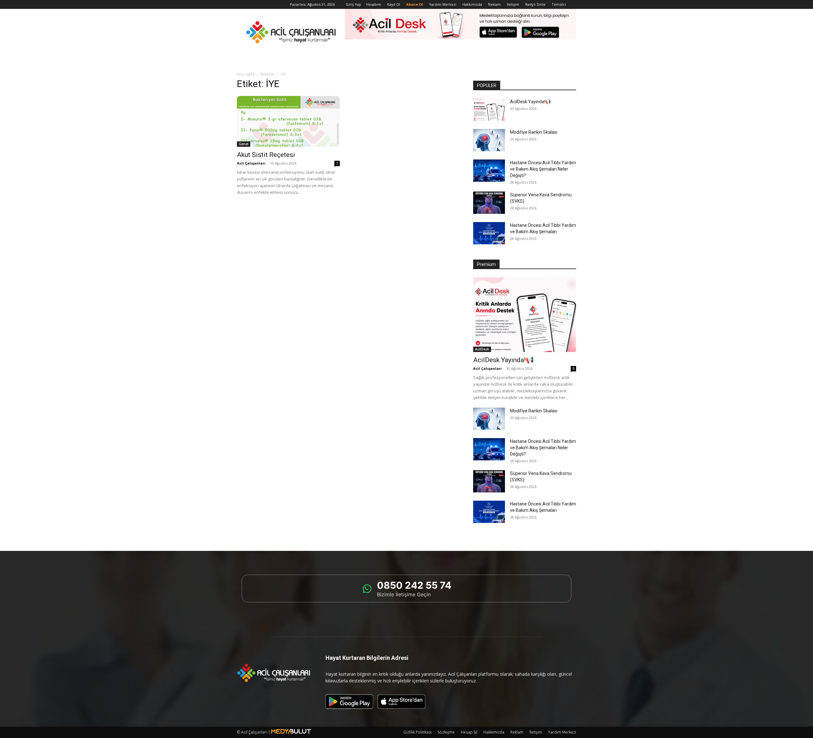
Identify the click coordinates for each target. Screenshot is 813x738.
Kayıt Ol (393, 4)
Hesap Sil (469, 732)
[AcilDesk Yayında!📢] (489, 109)
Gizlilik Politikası (417, 732)
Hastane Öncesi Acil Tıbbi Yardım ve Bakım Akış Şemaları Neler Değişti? (543, 169)
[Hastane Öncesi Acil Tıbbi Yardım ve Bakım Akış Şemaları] (489, 233)
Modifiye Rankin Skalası (533, 132)
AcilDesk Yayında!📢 (530, 101)
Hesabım (373, 4)
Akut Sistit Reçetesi (266, 155)
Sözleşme (446, 732)
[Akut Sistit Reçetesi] (288, 121)
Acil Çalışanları (251, 163)
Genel (243, 144)
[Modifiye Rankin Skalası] (489, 140)
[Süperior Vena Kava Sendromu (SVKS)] (489, 203)
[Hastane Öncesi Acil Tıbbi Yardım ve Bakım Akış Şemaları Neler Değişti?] (489, 170)
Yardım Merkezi (442, 4)
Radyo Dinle (535, 4)
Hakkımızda (472, 4)
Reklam (494, 4)
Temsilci (559, 4)
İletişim (513, 4)
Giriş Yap (353, 4)
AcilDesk (482, 349)
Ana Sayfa (245, 74)
